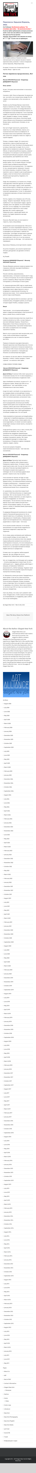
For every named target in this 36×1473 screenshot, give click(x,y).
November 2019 (8, 981)
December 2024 (8, 779)
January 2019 (8, 1021)
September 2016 (9, 1132)
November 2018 (8, 1029)
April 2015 (7, 1200)
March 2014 (7, 1252)
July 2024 (6, 799)
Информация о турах (10, 1441)
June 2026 (7, 711)
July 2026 (6, 707)
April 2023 (7, 842)
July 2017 (6, 1093)
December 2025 (8, 735)
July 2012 (6, 1331)
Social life (7, 1433)
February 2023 (8, 850)
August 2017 (7, 1089)
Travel (6, 1437)
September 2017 (9, 1085)
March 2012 (7, 1347)
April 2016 (7, 1152)
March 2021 (7, 918)
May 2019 (6, 1005)
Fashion (6, 1394)
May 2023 (6, 838)
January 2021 (8, 926)
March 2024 (7, 815)
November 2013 (8, 1268)
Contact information (10, 1383)
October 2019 (8, 985)
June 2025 (7, 755)
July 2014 (6, 1236)
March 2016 (7, 1156)
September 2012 (9, 1323)
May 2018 (6, 1053)
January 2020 (8, 974)
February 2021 (8, 922)
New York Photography (11, 1417)
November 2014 (8, 1220)
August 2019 (7, 993)
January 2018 (8, 1069)
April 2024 (7, 811)
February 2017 (8, 1113)
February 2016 (8, 1160)
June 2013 (7, 1287)
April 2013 (7, 1295)
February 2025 (8, 771)
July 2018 (6, 1045)
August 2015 (7, 1184)
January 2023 (8, 854)
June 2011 (7, 1359)
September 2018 (9, 1037)
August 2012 (7, 1327)
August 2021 (7, 898)
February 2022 (8, 878)
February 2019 (8, 1017)
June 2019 (7, 1001)
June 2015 (7, 1192)
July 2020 (6, 950)
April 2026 (7, 719)
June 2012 (7, 1335)
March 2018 (7, 1061)
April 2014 (7, 1248)
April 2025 (7, 763)
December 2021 (8, 886)
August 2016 (7, 1136)
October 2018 (8, 1033)
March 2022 (7, 874)
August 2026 (7, 703)
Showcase (8, 1390)
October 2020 (8, 938)
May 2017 (6, 1101)
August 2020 (7, 946)
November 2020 (8, 934)
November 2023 (8, 831)
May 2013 (6, 1291)
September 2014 (9, 1228)
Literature (7, 1409)
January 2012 (8, 1351)
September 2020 (9, 942)
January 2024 (8, 823)
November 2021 (8, 890)
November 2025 (8, 739)
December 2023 (8, 826)
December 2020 (8, 930)
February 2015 (8, 1208)
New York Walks (8, 1425)
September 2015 (9, 1180)
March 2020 (7, 966)
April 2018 (7, 1057)
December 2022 (8, 858)
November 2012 (8, 1315)
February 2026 (8, 727)
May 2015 (6, 1196)
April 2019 (7, 1009)
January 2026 (8, 731)
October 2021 (8, 894)
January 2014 (8, 1260)
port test (6, 1429)
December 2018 (8, 1025)
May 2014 (6, 1244)
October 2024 (8, 787)
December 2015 (8, 1168)
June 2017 (7, 1097)
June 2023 (7, 834)
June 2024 (7, 803)
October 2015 (8, 1176)
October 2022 (8, 866)
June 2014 (7, 1240)
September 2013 (9, 1276)
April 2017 (7, 1105)
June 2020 (7, 954)
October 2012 (8, 1319)
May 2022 (6, 870)
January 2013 (8, 1307)
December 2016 (8, 1121)
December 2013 (8, 1264)
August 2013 (7, 1279)
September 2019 (9, 989)
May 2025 (6, 759)
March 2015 (7, 1204)
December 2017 (8, 1073)
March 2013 (7, 1299)
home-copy (7, 1405)
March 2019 (7, 1013)
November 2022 (8, 862)
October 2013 (8, 1271)
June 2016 (7, 1144)
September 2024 (9, 791)
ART (5, 1375)
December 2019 (8, 977)
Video (7, 1401)
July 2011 (6, 1355)
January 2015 (8, 1212)
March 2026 (7, 723)
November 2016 (8, 1125)
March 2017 (7, 1109)
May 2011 (6, 1363)
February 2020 (8, 970)
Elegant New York (9, 605)
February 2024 (8, 819)
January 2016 (8, 1164)
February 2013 (8, 1303)
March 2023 (7, 846)
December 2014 (8, 1216)
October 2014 (8, 1224)
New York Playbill (9, 1421)
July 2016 (6, 1140)
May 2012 (6, 1339)
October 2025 (8, 743)
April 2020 (7, 962)
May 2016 (6, 1148)
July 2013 (6, 1283)
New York (7, 1413)
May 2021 (6, 910)
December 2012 (8, 1311)
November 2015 (8, 1172)
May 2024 (6, 807)
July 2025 (6, 751)
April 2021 (7, 914)
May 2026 (6, 715)
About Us (7, 1371)
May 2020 (6, 958)
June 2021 (7, 906)
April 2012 (7, 1343)
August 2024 (7, 795)
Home (6, 1398)
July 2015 (6, 1188)
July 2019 (6, 997)
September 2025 (9, 747)
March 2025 (7, 767)
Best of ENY (7, 1379)
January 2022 (8, 882)
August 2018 (7, 1041)
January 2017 (8, 1117)
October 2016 (8, 1128)
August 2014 (7, 1232)
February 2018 (8, 1065)
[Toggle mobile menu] (32, 3)
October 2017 (8, 1081)
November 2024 (8, 783)
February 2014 (8, 1256)
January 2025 (8, 775)
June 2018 (7, 1049)
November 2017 (8, 1077)
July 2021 (6, 902)
